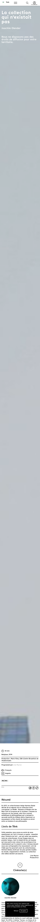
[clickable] (4, 780)
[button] (27, 3)
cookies (9, 905)
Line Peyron (17, 765)
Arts (2, 787)
